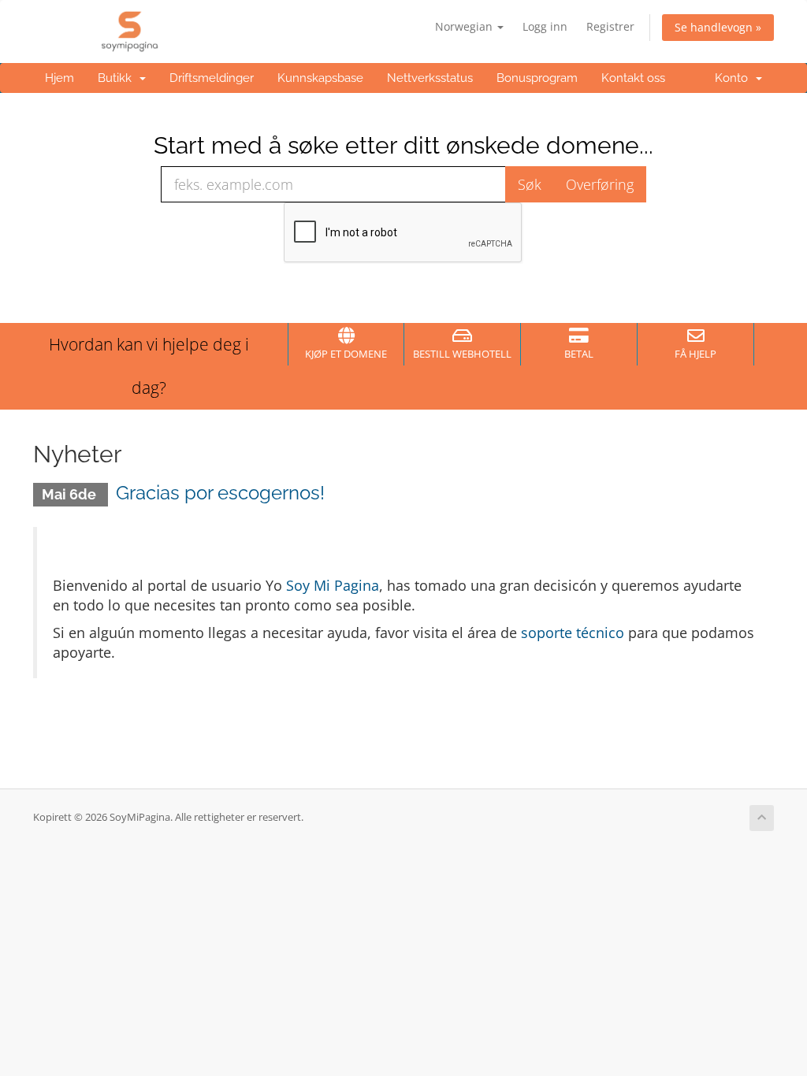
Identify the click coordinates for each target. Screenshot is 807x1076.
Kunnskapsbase (320, 78)
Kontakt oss (633, 78)
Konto (734, 78)
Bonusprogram (537, 78)
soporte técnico (572, 632)
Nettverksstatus (430, 78)
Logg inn (545, 26)
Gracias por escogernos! (220, 492)
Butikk (118, 78)
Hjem (59, 78)
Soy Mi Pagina (332, 585)
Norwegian (465, 26)
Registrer (610, 26)
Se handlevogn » (718, 27)
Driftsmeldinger (211, 78)
